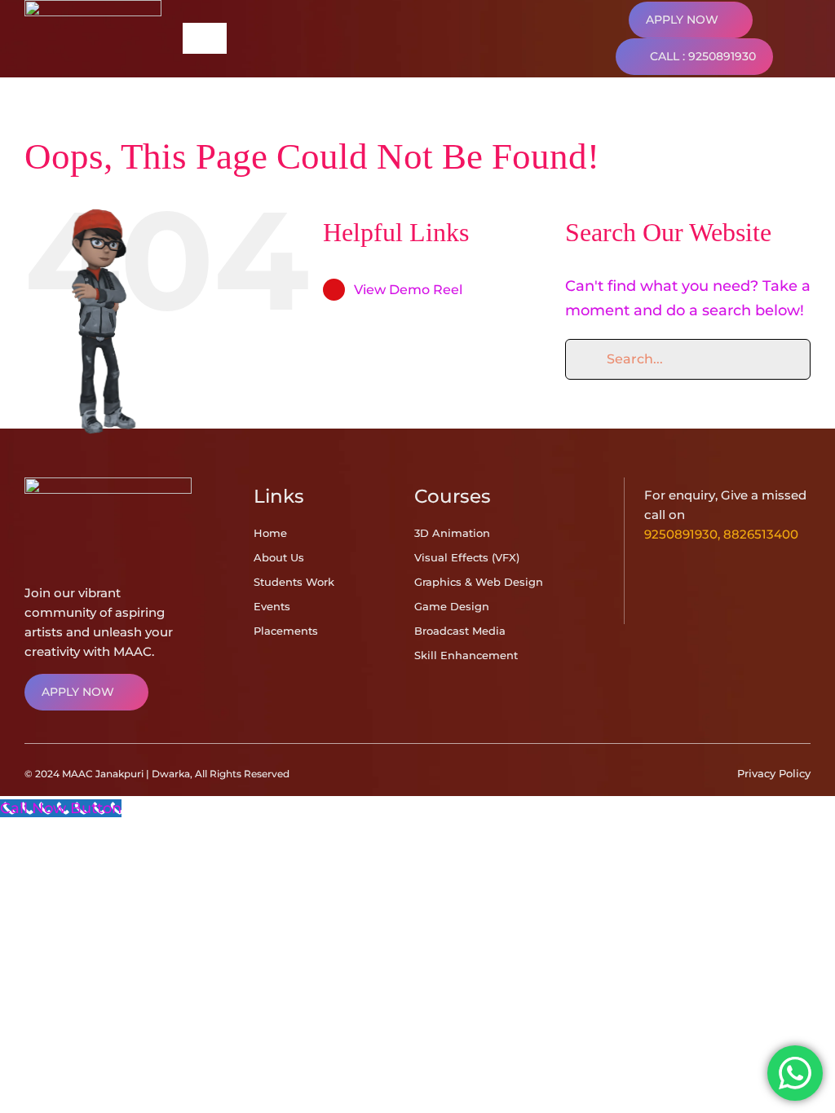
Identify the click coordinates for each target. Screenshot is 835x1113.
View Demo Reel (408, 289)
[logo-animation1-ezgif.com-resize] (108, 485)
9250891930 (681, 534)
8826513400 (760, 534)
